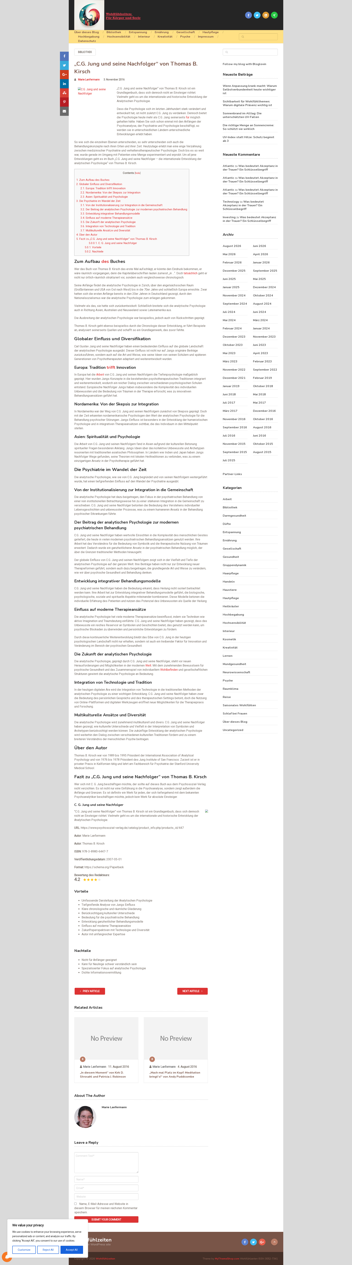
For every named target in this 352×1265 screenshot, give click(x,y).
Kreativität (165, 37)
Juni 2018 (229, 394)
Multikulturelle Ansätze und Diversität (105, 230)
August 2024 (262, 304)
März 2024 (260, 320)
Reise (227, 697)
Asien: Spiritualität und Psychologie (104, 196)
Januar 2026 (261, 263)
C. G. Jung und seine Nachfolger (113, 243)
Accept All (72, 1249)
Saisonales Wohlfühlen (239, 705)
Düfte (227, 524)
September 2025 (265, 271)
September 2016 (235, 427)
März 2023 (230, 361)
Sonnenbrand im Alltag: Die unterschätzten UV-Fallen (242, 115)
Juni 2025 (229, 279)
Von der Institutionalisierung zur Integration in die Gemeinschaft (121, 205)
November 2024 (234, 295)
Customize (24, 1249)
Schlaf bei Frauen (235, 714)
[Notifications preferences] (7, 1257)
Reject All (48, 1249)
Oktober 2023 (233, 345)
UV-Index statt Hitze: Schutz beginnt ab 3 (248, 139)
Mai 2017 (259, 403)
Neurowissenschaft (236, 672)
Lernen (227, 656)
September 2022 (265, 370)
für (187, 117)
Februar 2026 (232, 263)
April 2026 (260, 254)
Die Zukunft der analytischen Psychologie (108, 222)
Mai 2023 (229, 353)
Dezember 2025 (234, 271)
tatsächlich (190, 273)
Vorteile (93, 247)
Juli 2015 (229, 460)
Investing (229, 217)
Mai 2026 (229, 254)
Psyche (185, 37)
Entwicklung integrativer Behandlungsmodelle (110, 213)
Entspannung (138, 32)
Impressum (206, 37)
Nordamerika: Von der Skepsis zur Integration (110, 192)
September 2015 (235, 452)
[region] (47, 1238)
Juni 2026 (259, 246)
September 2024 (235, 304)
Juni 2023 (259, 345)
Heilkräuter (231, 606)
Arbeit (100, 374)
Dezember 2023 (234, 337)
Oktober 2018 (263, 386)
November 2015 (234, 444)
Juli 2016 (229, 436)
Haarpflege (231, 573)
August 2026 (232, 246)
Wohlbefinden (169, 669)
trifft (111, 367)
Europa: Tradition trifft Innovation (103, 188)
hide (137, 172)
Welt (148, 665)
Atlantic (228, 166)
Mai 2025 (259, 279)
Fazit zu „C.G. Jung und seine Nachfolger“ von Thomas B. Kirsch (116, 239)
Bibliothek (114, 32)
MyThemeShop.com (227, 1258)
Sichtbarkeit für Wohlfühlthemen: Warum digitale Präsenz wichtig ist (247, 103)
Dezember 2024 (264, 287)
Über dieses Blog (86, 32)
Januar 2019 (231, 386)
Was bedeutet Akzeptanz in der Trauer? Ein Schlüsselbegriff (250, 168)
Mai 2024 (229, 320)
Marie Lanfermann (89, 79)
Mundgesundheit (234, 664)
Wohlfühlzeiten (93, 1239)
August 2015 (262, 452)
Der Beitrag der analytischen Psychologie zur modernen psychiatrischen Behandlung (133, 209)
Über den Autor (86, 234)
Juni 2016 (259, 436)
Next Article (191, 991)
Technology (231, 202)
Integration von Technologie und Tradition (107, 226)
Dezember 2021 (234, 378)
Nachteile (94, 251)
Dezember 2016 (264, 411)
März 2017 (230, 411)
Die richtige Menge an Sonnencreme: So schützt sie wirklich (248, 127)
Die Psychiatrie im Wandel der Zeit (98, 201)
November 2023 (264, 337)
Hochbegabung (88, 37)
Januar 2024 (261, 328)
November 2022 (234, 370)
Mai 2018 (259, 394)
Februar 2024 (232, 328)
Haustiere (230, 590)
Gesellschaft (185, 32)
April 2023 (260, 353)
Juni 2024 (259, 312)
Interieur (144, 37)
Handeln (229, 582)
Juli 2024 (229, 312)
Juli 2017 (229, 403)
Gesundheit (231, 557)
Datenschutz (87, 41)
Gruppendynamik (234, 565)
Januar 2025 (231, 287)
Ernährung (162, 32)
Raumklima (230, 689)
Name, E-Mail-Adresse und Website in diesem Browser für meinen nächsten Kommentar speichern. (106, 1208)
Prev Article (91, 991)
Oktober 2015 (263, 444)
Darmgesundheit (234, 516)
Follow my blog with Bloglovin (244, 64)
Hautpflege (211, 32)
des (105, 261)
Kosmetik (229, 639)
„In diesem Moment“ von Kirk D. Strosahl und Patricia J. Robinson (103, 1075)
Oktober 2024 (263, 295)
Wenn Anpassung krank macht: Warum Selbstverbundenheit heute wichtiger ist (250, 89)
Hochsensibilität (118, 37)
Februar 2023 (262, 361)
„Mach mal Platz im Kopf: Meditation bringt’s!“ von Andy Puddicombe (174, 1075)
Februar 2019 (262, 378)
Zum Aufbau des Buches (92, 180)
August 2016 (262, 427)
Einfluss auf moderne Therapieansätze (106, 217)
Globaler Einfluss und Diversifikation (99, 184)
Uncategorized (233, 730)
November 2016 (234, 419)
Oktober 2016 (263, 419)
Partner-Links (232, 474)
